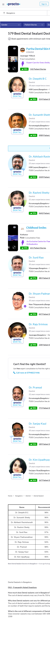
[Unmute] (8, 68)
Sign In (44, 4)
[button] (10, 25)
